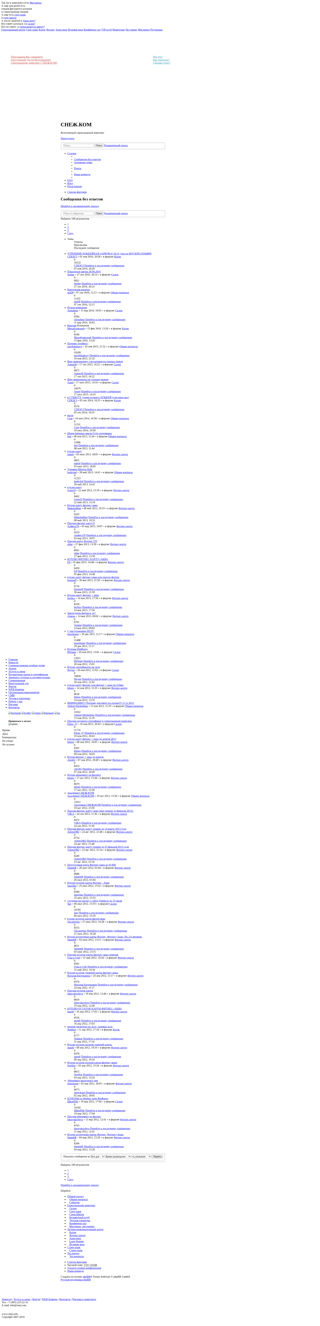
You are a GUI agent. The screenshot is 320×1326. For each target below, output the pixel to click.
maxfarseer (73, 634)
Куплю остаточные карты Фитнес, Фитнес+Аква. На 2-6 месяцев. (104, 936)
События (74, 1202)
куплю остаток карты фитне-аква (86, 918)
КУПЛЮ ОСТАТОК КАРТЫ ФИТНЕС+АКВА (94, 1008)
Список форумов (77, 1262)
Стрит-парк (73, 1247)
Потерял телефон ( (77, 343)
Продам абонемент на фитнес (84, 1116)
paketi (70, 454)
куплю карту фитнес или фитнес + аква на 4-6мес (95, 685)
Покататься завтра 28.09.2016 (84, 271)
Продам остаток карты (80, 990)
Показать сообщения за (76, 1156)
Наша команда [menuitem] (82, 174)
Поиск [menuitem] (77, 168)
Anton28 (72, 364)
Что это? (158, 56)
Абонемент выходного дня (82, 1080)
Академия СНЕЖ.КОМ (80, 793)
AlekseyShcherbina (77, 706)
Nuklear (71, 1029)
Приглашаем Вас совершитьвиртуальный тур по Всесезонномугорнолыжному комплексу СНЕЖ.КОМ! (34, 59)
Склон (114, 274)
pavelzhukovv (74, 346)
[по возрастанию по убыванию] (141, 1156)
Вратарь (71, 325)
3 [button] (68, 230)
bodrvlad (72, 472)
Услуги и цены (16, 671)
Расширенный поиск (116, 145)
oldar (70, 544)
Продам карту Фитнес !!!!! (82, 541)
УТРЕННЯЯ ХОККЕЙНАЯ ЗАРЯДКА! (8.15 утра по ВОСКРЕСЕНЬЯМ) (109, 253)
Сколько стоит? (161, 62)
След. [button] (70, 233)
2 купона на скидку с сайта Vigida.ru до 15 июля (94, 900)
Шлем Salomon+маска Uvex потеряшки (89, 433)
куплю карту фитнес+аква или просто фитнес (93, 577)
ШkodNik (72, 1101)
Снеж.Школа (76, 1214)
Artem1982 (73, 831)
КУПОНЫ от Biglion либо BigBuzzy (87, 1098)
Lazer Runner (76, 1241)
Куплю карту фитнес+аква (82, 505)
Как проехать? (161, 59)
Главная (13, 659)
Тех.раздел (73, 1253)
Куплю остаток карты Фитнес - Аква (88, 882)
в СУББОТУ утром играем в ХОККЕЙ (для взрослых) (98, 397)
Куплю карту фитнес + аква (83, 595)
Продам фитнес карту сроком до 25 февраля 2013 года (98, 846)
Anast (70, 382)
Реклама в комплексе (84, 1299)
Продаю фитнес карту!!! (81, 523)
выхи (70, 415)
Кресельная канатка (78, 289)
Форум (12, 686)
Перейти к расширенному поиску (80, 206)
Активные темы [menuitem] (83, 162)
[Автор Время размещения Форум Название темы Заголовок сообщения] (118, 1156)
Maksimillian (74, 508)
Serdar (70, 274)
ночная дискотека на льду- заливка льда (89, 1026)
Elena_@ (72, 724)
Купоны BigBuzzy (77, 649)
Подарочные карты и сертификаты (28, 674)
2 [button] (68, 227)
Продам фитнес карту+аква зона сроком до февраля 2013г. (100, 810)
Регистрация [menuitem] (74, 186)
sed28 (70, 292)
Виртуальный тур (18, 683)
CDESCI (72, 256)
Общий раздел (75, 1196)
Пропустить (67, 138)
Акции (12, 668)
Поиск (99, 145)
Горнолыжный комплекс (81, 1205)
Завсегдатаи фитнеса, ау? (81, 613)
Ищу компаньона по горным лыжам (87, 379)
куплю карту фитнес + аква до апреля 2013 (91, 739)
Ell (68, 562)
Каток (117, 256)
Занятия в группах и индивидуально (29, 677)
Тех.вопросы (76, 1256)
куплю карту (74, 451)
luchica (71, 598)
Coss (69, 418)
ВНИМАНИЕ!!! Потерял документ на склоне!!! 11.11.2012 (100, 703)
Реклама (13, 704)
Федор (71, 670)
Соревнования (16, 680)
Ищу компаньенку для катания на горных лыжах (95, 361)
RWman (71, 652)
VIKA (70, 813)
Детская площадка (79, 1220)
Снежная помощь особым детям (26, 665)
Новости (13, 662)
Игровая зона (76, 1244)
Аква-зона (75, 1238)
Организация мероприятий (23, 692)
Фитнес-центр (120, 454)
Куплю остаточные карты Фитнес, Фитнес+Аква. (95, 1134)
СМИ (11, 695)
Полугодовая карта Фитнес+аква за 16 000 (91, 864)
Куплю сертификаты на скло (83, 667)
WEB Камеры (16, 689)
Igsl (69, 436)
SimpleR (71, 867)
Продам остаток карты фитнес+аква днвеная (92, 954)
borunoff (71, 580)
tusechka (71, 885)
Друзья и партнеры (19, 698)
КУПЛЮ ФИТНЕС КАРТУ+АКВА (87, 559)
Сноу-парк (75, 1211)
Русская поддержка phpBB (76, 1279)
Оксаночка (73, 921)
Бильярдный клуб (79, 1217)
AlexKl (71, 760)
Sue (69, 903)
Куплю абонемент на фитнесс (84, 775)
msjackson (72, 1083)
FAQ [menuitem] (70, 180)
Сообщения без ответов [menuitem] (87, 159)
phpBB (86, 1276)
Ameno (71, 616)
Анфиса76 (73, 526)
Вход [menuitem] (70, 183)
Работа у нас (15, 701)
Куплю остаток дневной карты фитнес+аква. (92, 972)
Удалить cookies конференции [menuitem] (84, 1268)
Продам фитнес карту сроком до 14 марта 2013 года (96, 828)
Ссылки (71, 153)
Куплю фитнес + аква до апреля (85, 757)
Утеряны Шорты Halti (79, 469)
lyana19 (71, 490)
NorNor (71, 1065)
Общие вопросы (119, 292)
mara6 (70, 1011)
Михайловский (76, 328)
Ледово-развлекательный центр (85, 1229)
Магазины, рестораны (81, 1226)
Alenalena (72, 310)
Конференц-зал (77, 1223)
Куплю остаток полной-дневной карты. (89, 1044)
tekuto (70, 778)
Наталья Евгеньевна (78, 975)
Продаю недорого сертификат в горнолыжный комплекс (99, 721)
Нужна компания (77, 307)
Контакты (14, 707)
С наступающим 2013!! (80, 631)
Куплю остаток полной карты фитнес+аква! (92, 1062)
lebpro (70, 688)
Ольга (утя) (73, 957)
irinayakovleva (75, 993)
